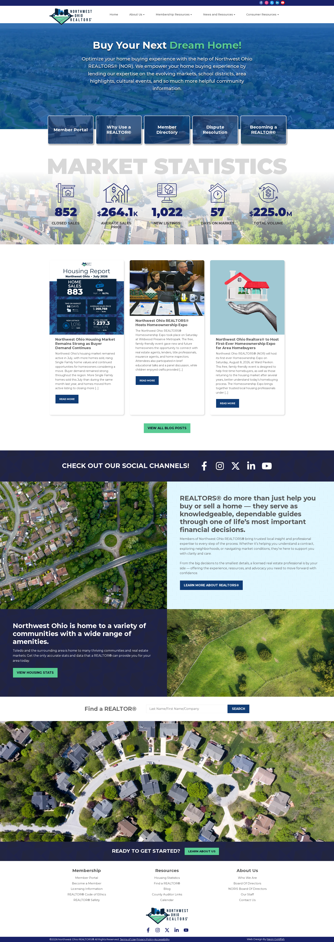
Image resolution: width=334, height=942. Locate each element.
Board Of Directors (247, 883)
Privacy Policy (145, 939)
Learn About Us (202, 851)
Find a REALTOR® (110, 708)
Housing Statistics (167, 878)
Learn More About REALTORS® (211, 585)
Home (114, 14)
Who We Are (247, 878)
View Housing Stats (35, 672)
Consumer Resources (261, 14)
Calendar (167, 900)
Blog (167, 889)
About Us (135, 14)
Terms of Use (128, 939)
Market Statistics (167, 166)
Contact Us (247, 900)
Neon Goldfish (276, 939)
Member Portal (86, 878)
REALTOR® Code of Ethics (86, 894)
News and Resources (218, 14)
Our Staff (247, 894)
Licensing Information (87, 889)
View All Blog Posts (167, 428)
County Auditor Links (167, 894)
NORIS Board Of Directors (247, 889)
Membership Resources (173, 14)
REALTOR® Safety (86, 900)
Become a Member (86, 883)
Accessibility (162, 939)
